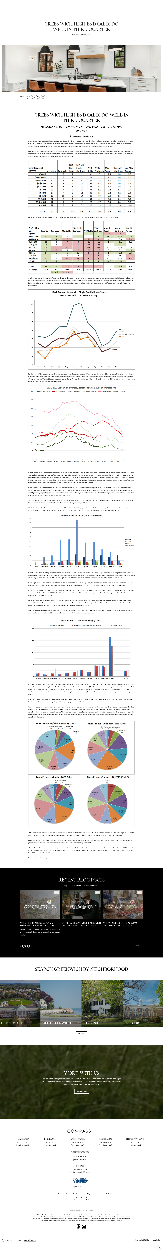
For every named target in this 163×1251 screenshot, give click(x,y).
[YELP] (76, 1199)
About (50, 1194)
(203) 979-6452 (135, 1142)
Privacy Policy (155, 1240)
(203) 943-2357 (50, 1142)
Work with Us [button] (81, 1091)
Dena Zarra (49, 1139)
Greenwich (45, 141)
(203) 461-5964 (105, 1142)
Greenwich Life (62, 1194)
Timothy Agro (105, 1139)
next (27, 946)
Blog (88, 1194)
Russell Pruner (88, 136)
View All (137, 946)
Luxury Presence (30, 1240)
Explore (98, 1194)
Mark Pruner (76, 136)
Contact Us (109, 1194)
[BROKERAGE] (86, 1199)
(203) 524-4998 (77, 1142)
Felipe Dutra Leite (135, 1139)
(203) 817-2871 (22, 1142)
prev (22, 946)
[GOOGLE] (81, 1199)
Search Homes (77, 1194)
